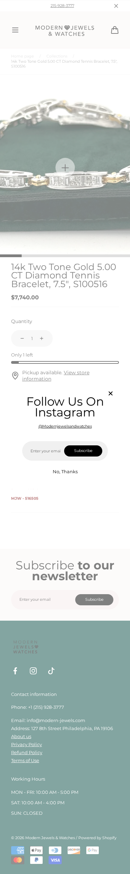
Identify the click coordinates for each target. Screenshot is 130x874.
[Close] (110, 394)
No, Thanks (65, 471)
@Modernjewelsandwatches (65, 426)
